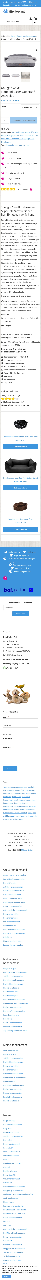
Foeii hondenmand (10, 1050)
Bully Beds (7, 1128)
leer (30, 806)
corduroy (32, 790)
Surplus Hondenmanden (13, 945)
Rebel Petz (7, 937)
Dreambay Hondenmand (13, 1073)
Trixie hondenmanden (12, 1256)
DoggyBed (7, 1140)
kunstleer (17, 806)
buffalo (21, 790)
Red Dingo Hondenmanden (14, 902)
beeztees (27, 787)
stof (27, 816)
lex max (16, 809)
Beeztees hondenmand (12, 1124)
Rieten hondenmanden (12, 1093)
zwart (21, 819)
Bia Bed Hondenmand (12, 894)
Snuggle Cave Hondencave (14, 1248)
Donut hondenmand (11, 1144)
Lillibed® (6, 1221)
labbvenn (24, 806)
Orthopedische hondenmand (14, 813)
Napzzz (6, 1159)
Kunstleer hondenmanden (13, 890)
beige (33, 787)
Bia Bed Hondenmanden (13, 984)
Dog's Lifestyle (18, 132)
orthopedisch (29, 809)
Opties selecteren (20, 447)
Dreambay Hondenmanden (14, 929)
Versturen (10, 769)
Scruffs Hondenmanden (12, 1026)
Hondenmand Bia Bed (12, 1163)
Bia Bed (6, 790)
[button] (36, 50)
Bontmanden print (10, 918)
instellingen (30, 1272)
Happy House (31, 793)
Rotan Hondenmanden (12, 906)
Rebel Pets (7, 1019)
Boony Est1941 (9, 1175)
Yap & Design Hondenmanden (15, 1030)
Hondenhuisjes (9, 1081)
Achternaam (7, 734)
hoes (5, 797)
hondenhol (26, 797)
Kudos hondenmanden (12, 1217)
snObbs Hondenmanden (13, 887)
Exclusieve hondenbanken (13, 1206)
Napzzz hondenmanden (12, 898)
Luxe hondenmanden (11, 1151)
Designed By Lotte (10, 793)
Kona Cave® (8, 1148)
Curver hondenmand (11, 921)
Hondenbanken (9, 925)
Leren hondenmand (11, 1015)
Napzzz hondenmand (11, 988)
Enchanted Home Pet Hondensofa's (18, 1194)
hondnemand (8, 806)
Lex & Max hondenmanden (14, 879)
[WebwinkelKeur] (5, 578)
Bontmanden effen (10, 914)
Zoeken (34, 22)
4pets (5, 787)
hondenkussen (12, 145)
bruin (17, 790)
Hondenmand (30, 800)
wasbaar (15, 819)
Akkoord (6, 1276)
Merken (34, 135)
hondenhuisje (8, 800)
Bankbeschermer (10, 1171)
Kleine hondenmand (22, 135)
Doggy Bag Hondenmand (13, 1190)
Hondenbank (16, 797)
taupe (5, 819)
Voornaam (7, 725)
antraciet (11, 787)
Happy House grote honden (14, 875)
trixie (10, 819)
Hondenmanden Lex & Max (14, 1213)
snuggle (12, 816)
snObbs (6, 816)
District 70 (7, 1182)
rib (26, 813)
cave (26, 790)
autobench (19, 787)
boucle (11, 790)
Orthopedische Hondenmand (15, 910)
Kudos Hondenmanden (12, 1007)
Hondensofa (23, 803)
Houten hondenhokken (12, 941)
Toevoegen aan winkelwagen (23, 120)
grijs (24, 793)
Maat (4, 106)
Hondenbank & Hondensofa (14, 1077)
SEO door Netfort (27, 850)
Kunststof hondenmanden (14, 933)
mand (22, 809)
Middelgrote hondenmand (26, 36)
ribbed (30, 813)
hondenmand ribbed (10, 803)
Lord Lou (7, 1225)
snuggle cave (24, 145)
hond (9, 797)
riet (34, 813)
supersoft (33, 816)
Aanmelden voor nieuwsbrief (20, 602)
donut (19, 793)
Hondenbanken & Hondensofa (15, 1003)
